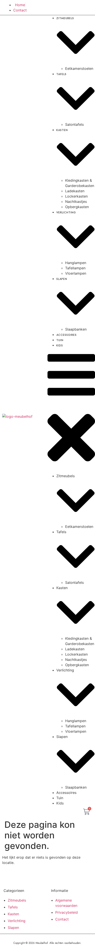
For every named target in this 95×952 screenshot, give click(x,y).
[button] (71, 410)
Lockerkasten (76, 196)
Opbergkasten (77, 207)
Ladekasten (74, 191)
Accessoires (66, 335)
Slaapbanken (76, 787)
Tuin (59, 798)
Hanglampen (75, 263)
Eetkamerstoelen (79, 68)
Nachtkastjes (76, 201)
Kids (59, 346)
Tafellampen (75, 268)
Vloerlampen (75, 273)
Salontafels (74, 124)
